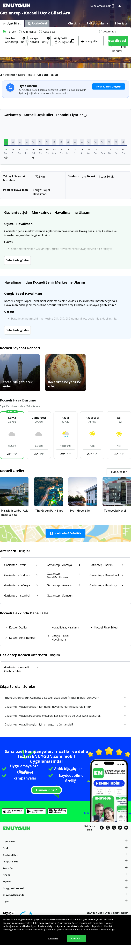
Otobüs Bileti (10, 854)
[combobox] (14, 41)
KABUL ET (76, 938)
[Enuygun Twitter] (114, 828)
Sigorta (7, 881)
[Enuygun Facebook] (102, 828)
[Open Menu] (126, 6)
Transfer (8, 868)
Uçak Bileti (10, 75)
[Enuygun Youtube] (126, 828)
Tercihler (53, 938)
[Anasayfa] (1, 75)
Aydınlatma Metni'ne (69, 926)
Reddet (108, 926)
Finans (6, 874)
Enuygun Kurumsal (13, 888)
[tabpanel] (65, 42)
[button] (6, 142)
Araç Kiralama (10, 861)
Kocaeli (31, 75)
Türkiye (21, 75)
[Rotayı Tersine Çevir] (27, 41)
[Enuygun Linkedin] (120, 828)
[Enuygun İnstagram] (108, 828)
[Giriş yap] (119, 6)
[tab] (12, 23)
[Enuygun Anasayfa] (16, 5)
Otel (5, 848)
